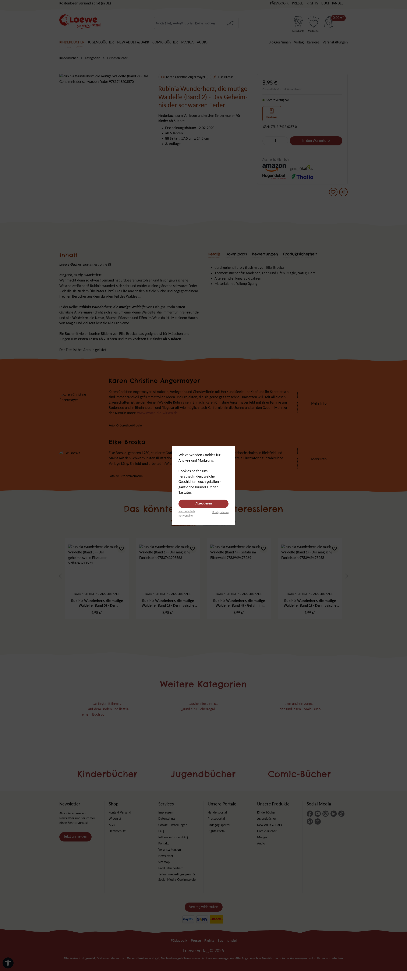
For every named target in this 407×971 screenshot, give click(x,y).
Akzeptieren (203, 503)
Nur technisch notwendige (186, 513)
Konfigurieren (220, 512)
